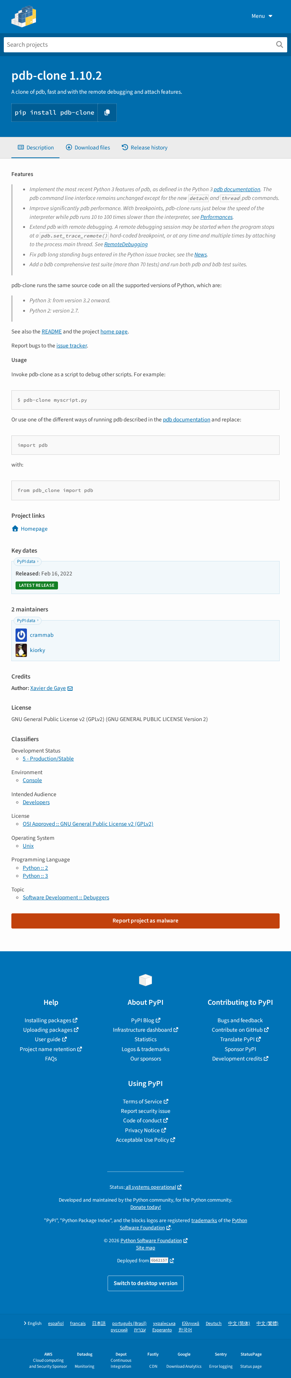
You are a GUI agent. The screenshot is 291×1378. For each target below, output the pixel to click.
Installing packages (48, 1020)
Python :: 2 (35, 868)
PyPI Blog (142, 1020)
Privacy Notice (142, 1130)
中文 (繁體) (267, 1323)
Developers (36, 802)
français (78, 1323)
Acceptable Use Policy (142, 1140)
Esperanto (162, 1330)
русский (119, 1330)
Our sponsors (145, 1058)
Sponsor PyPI (240, 1049)
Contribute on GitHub (237, 1030)
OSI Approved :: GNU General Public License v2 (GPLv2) (88, 824)
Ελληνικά (190, 1323)
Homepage (34, 529)
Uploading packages (47, 1030)
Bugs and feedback (240, 1020)
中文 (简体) (239, 1323)
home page (114, 331)
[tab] (35, 147)
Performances (216, 217)
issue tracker (71, 345)
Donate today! (145, 1207)
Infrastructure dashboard (142, 1030)
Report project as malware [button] (145, 920)
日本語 (99, 1323)
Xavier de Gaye (48, 688)
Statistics (145, 1039)
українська (164, 1323)
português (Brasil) (129, 1323)
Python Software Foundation (151, 1240)
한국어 (185, 1330)
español (56, 1323)
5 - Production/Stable (48, 758)
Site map (145, 1247)
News (200, 254)
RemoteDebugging (126, 244)
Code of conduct (142, 1120)
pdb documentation (237, 189)
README (52, 331)
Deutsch (214, 1323)
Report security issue (146, 1111)
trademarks (204, 1220)
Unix (28, 846)
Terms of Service (142, 1101)
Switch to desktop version (146, 1283)
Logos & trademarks (145, 1049)
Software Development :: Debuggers (66, 897)
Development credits (237, 1058)
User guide (48, 1039)
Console (32, 780)
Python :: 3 (35, 876)
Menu (258, 16)
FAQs (51, 1058)
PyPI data (26, 561)
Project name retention (48, 1049)
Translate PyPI (237, 1039)
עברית (140, 1330)
